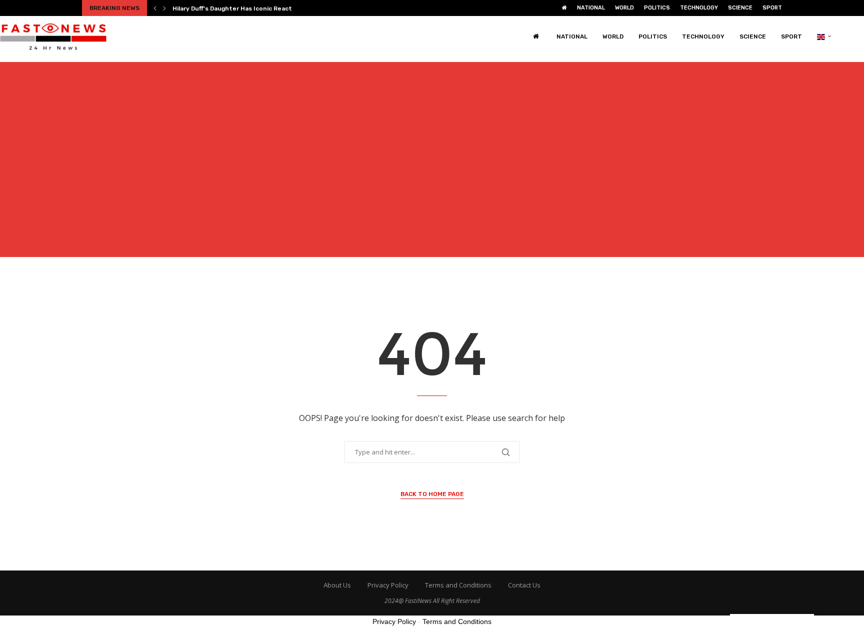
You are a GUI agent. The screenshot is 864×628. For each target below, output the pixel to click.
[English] (824, 36)
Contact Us (524, 585)
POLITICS (657, 7)
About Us (337, 585)
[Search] (859, 36)
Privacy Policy (388, 585)
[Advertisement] (432, 166)
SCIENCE (740, 7)
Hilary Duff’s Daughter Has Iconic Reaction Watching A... (257, 8)
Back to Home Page (432, 494)
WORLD (624, 7)
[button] (155, 8)
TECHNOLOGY (699, 7)
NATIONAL (591, 7)
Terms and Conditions (458, 585)
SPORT (772, 7)
